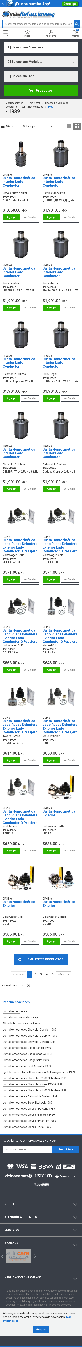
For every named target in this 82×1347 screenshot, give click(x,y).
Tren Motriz (34, 103)
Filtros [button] (9, 126)
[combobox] (41, 47)
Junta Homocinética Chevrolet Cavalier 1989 (29, 1029)
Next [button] (34, 1255)
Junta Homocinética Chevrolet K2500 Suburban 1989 (35, 1078)
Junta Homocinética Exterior (59, 813)
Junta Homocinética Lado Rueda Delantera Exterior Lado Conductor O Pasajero (20, 545)
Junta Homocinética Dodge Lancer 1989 (27, 1047)
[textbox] (41, 24)
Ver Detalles (30, 217)
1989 (50, 106)
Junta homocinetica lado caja (20, 1017)
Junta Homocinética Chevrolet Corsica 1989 (29, 1041)
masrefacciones (14, 103)
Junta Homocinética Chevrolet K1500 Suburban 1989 (35, 1090)
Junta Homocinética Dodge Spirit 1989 (26, 1060)
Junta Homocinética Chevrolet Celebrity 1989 (30, 1035)
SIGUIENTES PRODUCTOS (45, 959)
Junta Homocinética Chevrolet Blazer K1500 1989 (33, 1084)
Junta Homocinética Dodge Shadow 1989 (28, 1053)
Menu (6, 35)
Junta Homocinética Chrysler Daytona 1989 (29, 1108)
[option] (18, 1256)
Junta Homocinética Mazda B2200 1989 (27, 1126)
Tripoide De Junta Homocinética (22, 1023)
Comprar (11, 217)
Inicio (27, 36)
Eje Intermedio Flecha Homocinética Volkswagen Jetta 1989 (39, 1072)
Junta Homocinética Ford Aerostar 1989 (27, 1066)
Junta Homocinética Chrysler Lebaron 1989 (29, 1114)
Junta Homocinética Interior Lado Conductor (19, 181)
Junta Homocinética (32, 106)
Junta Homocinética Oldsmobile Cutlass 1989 (30, 1096)
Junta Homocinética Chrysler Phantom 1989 (29, 1120)
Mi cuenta (51, 36)
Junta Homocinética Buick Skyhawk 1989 (27, 1102)
